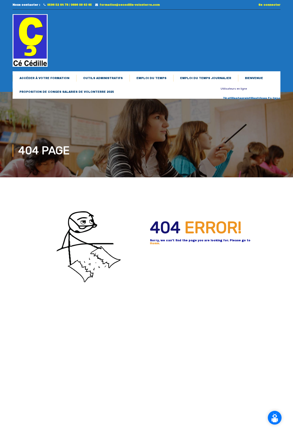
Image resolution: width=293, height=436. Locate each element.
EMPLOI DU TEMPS (151, 78)
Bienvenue (254, 78)
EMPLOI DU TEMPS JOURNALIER (205, 78)
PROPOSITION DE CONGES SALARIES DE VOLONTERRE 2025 (66, 91)
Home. (155, 243)
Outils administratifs (103, 78)
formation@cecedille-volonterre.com (130, 4)
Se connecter (269, 4)
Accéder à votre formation (44, 78)
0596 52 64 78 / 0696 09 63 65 (69, 4)
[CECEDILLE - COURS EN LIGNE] (30, 40)
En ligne (251, 98)
